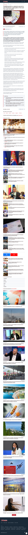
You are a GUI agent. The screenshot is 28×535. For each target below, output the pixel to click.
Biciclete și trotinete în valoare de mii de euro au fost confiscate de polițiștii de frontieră (15, 241)
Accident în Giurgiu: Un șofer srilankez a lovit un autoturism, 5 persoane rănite (15, 262)
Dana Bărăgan (23, 323)
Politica (5, 147)
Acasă (4, 3)
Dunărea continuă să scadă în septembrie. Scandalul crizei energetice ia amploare (15, 181)
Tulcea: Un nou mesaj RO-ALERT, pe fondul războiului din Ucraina (13, 475)
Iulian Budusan (23, 342)
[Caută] (22, 1)
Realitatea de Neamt (18, 529)
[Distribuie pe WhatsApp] (22, 26)
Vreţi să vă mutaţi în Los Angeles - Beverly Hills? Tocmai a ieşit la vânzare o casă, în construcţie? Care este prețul (13, 438)
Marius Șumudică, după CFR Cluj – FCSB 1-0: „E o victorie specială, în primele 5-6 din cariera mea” (16, 266)
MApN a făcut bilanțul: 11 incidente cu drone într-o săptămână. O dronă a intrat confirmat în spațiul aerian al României (15, 103)
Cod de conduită (16, 522)
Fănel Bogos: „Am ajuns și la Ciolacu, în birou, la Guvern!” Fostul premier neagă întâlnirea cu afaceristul (13, 363)
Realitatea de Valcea (23, 529)
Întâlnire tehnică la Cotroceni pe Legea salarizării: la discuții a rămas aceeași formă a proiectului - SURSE (14, 134)
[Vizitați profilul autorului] (4, 26)
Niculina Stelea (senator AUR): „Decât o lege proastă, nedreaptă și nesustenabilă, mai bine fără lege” (14, 146)
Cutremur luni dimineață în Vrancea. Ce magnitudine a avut (12, 306)
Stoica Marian (23, 305)
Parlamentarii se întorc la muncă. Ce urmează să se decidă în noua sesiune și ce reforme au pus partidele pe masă (16, 205)
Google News (20, 115)
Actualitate (8, 3)
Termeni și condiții (5, 522)
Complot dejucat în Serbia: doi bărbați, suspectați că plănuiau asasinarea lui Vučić (14, 98)
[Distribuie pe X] (24, 26)
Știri (6, 3)
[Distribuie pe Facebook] (21, 26)
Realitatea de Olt (2, 529)
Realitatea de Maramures (7, 529)
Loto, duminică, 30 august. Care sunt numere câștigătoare (12, 419)
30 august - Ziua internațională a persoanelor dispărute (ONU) (13, 512)
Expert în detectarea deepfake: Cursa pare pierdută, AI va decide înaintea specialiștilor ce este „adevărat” (15, 105)
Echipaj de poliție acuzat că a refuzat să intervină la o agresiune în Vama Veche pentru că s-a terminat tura (14, 143)
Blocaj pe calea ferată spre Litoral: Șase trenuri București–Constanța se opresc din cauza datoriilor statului (14, 382)
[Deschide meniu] (24, 1)
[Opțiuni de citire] (26, 533)
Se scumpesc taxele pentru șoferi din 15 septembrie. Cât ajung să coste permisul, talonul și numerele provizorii (13, 235)
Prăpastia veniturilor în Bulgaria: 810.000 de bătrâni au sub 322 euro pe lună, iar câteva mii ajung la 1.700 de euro (13, 401)
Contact (2, 522)
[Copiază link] (19, 26)
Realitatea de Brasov (13, 529)
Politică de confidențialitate (11, 522)
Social (5, 144)
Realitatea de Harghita (11, 26)
